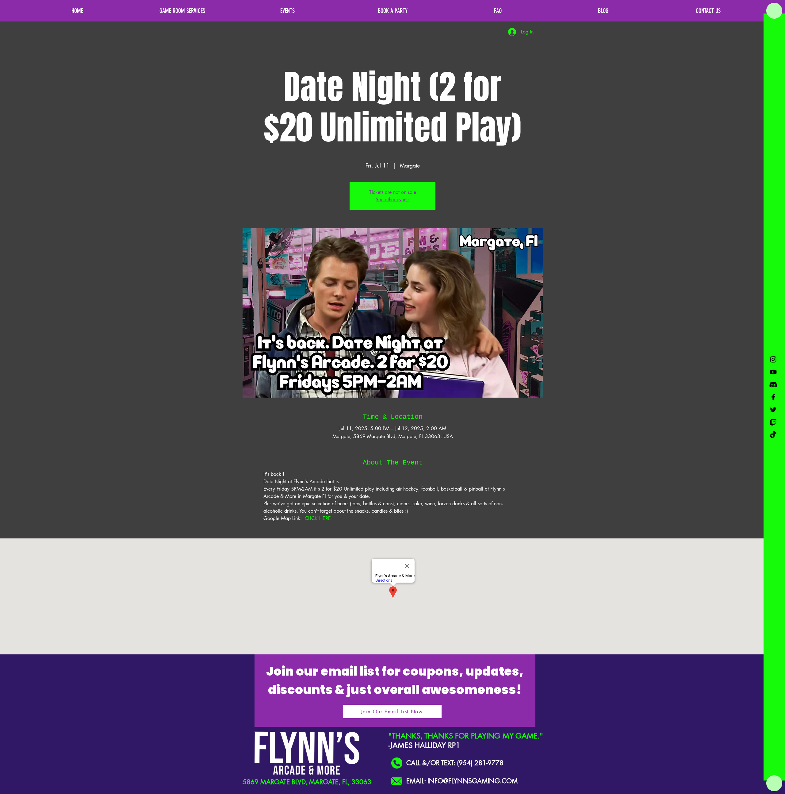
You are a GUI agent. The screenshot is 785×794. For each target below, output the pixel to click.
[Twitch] (773, 422)
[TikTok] (773, 435)
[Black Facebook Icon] (773, 397)
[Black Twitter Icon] (773, 410)
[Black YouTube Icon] (773, 372)
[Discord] (773, 384)
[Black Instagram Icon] (773, 359)
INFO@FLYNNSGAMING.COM (472, 781)
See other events (392, 199)
